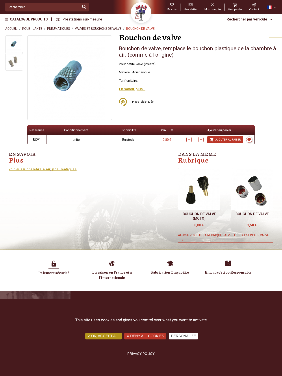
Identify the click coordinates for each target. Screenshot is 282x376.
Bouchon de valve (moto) (199, 216)
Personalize (183, 336)
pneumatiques (63, 169)
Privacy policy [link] (141, 354)
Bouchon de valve (252, 214)
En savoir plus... (132, 89)
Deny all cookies (146, 336)
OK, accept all (105, 336)
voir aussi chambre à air (29, 169)
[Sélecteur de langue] (271, 7)
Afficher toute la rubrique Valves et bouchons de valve (223, 235)
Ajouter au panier (225, 139)
